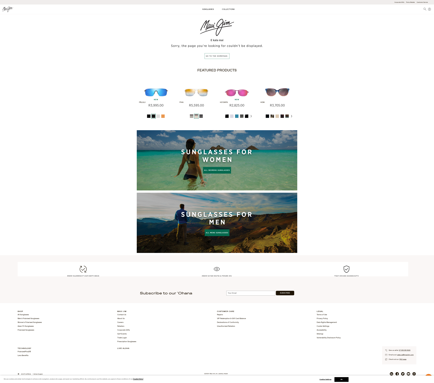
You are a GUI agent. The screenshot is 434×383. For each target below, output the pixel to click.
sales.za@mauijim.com (405, 355)
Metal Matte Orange (163, 116)
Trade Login (122, 338)
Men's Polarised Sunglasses (28, 318)
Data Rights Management (327, 322)
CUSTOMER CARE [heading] (225, 311)
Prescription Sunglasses (126, 342)
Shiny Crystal (232, 116)
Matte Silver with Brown (191, 116)
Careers (120, 322)
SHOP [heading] (20, 311)
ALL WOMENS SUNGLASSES (217, 170)
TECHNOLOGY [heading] (24, 348)
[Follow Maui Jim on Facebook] (397, 375)
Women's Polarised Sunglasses (30, 322)
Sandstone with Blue (287, 116)
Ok (341, 379)
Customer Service (422, 2)
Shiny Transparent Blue (236, 116)
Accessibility (322, 330)
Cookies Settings (325, 379)
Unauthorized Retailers (226, 326)
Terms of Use (322, 315)
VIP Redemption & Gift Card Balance (231, 318)
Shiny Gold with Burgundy (196, 116)
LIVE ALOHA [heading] (123, 348)
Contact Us (121, 315)
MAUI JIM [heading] (122, 311)
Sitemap (320, 334)
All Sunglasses (23, 315)
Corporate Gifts (399, 2)
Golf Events (122, 334)
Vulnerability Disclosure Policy (329, 338)
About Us (121, 318)
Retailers (120, 326)
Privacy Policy (322, 318)
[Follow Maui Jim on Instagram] (414, 375)
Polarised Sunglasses (26, 330)
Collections (228, 9)
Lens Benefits (23, 355)
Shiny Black (267, 116)
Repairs (220, 315)
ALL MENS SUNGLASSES (217, 233)
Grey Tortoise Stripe (272, 116)
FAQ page (402, 359)
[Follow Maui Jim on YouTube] (408, 375)
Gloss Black (227, 116)
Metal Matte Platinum (158, 116)
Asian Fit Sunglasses (26, 326)
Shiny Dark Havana (282, 116)
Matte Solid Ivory (277, 116)
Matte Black (148, 116)
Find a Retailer (410, 2)
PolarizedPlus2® (24, 352)
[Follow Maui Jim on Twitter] (403, 375)
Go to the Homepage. (217, 56)
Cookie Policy (138, 379)
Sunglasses (208, 9)
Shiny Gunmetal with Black (201, 116)
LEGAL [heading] (320, 311)
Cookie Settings (323, 326)
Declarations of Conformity (228, 322)
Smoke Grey (241, 116)
